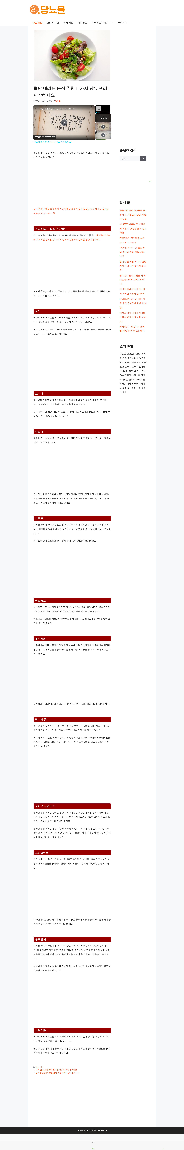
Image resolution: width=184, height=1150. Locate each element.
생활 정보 (83, 22)
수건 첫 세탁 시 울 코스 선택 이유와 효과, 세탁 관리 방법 (132, 252)
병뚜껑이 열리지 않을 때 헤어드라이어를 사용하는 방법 (133, 279)
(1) (54, 213)
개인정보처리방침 (101, 22)
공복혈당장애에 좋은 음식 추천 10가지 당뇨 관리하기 (57, 1073)
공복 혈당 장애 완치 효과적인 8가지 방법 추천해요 (56, 1070)
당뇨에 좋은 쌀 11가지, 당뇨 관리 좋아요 (57, 109)
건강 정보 (68, 22)
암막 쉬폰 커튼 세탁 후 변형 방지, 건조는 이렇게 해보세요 (133, 265)
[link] (37, 109)
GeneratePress (101, 1130)
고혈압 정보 (53, 22)
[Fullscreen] (109, 112)
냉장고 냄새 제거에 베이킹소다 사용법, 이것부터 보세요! (133, 317)
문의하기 (122, 22)
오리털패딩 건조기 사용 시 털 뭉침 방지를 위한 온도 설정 (133, 303)
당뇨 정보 (37, 22)
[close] (93, 1142)
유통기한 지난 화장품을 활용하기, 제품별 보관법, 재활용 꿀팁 (133, 214)
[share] (91, 108)
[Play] (96, 112)
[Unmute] (99, 112)
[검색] (143, 158)
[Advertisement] (133, 101)
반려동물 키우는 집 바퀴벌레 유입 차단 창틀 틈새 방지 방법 (133, 228)
